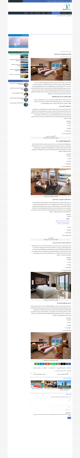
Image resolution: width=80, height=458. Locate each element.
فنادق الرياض (26, 12)
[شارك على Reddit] (47, 364)
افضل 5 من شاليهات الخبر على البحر (39, 374)
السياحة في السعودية (56, 12)
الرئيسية (70, 1)
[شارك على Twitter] (63, 364)
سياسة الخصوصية (61, 1)
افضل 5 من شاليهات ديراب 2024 (37, 388)
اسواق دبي (49, 12)
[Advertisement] (40, 25)
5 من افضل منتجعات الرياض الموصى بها (16, 102)
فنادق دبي (31, 12)
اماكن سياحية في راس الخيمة (15, 54)
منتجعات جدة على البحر (37, 367)
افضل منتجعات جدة (52, 367)
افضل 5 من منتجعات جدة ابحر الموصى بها (62, 222)
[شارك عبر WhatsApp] (52, 364)
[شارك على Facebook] (68, 364)
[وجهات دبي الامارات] (60, 7)
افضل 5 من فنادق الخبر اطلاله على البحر (50, 388)
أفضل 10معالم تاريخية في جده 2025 (59, 15)
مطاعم (44, 12)
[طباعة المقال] (37, 364)
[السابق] (10, 49)
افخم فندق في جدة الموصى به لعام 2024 (62, 220)
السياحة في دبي (64, 12)
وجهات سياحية (37, 12)
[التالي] (12, 49)
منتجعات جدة (45, 367)
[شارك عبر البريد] (58, 364)
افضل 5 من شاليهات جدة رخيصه (62, 374)
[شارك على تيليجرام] (42, 364)
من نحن (66, 1)
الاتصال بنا (48, 1)
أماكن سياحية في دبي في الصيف (14, 74)
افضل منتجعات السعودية (61, 367)
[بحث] (9, 1)
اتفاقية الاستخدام (54, 1)
